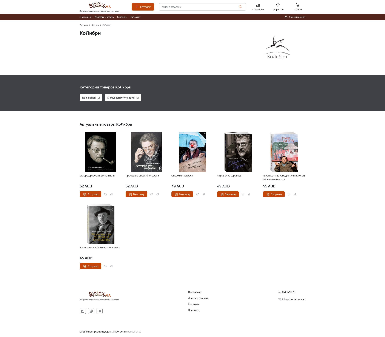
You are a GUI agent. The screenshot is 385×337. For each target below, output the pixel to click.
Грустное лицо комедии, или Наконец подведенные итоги (284, 177)
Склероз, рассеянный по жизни (97, 175)
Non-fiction (91, 97)
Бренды (95, 25)
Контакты (193, 304)
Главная (84, 25)
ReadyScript (134, 331)
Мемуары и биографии (123, 97)
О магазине (194, 292)
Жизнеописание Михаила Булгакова (100, 247)
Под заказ (193, 310)
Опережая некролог (182, 175)
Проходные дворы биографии (142, 175)
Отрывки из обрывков (229, 175)
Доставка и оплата (198, 298)
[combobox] (202, 7)
